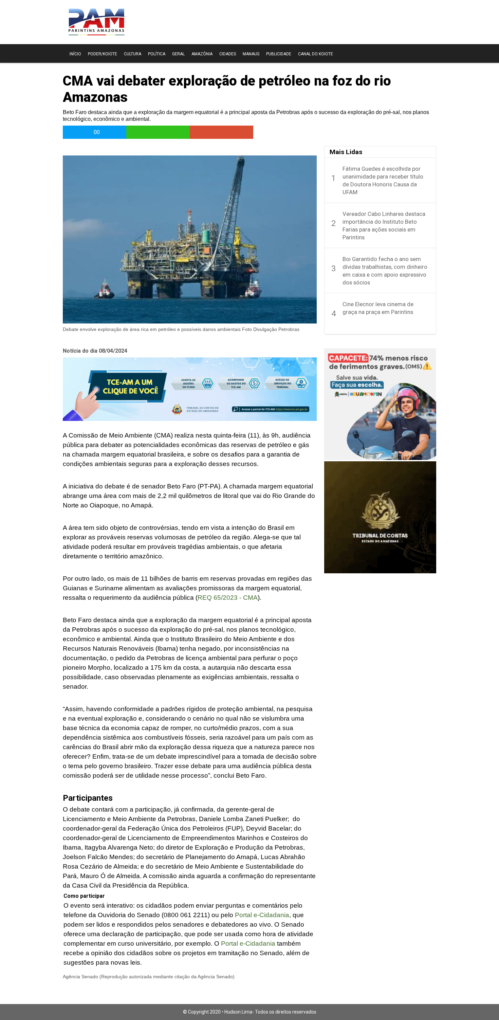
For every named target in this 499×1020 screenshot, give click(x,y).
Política (156, 54)
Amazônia (201, 54)
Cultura (132, 54)
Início (75, 54)
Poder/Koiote (102, 54)
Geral (178, 54)
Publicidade (278, 54)
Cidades (227, 54)
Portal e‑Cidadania (262, 915)
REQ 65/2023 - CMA (228, 597)
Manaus (251, 54)
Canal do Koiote (315, 54)
